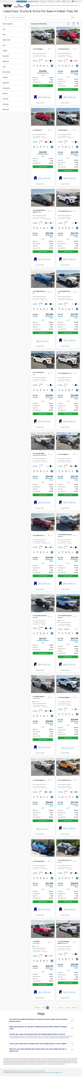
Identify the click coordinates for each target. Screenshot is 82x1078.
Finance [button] (72, 5)
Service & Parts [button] (66, 5)
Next (61, 1007)
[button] (53, 36)
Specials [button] (59, 5)
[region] (43, 80)
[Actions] (51, 49)
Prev (43, 1007)
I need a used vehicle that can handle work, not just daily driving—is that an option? (38, 1043)
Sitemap (19, 1071)
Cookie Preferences (30, 1071)
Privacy (23, 1071)
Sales (29, 1)
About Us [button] (77, 5)
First (38, 1007)
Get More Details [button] (43, 85)
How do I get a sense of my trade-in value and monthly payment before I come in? (37, 1034)
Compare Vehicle (39, 102)
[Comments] (52, 66)
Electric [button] (46, 5)
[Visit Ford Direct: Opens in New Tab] (59, 1072)
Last (66, 1007)
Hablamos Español (21, 1)
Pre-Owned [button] (31, 5)
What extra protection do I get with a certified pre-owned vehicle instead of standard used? (38, 1028)
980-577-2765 (64, 1037)
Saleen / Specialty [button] (39, 5)
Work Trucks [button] (53, 5)
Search (72, 17)
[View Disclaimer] (47, 66)
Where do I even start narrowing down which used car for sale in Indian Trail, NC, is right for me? (37, 1050)
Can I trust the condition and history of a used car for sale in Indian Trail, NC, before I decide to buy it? (38, 1020)
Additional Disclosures (40, 1071)
